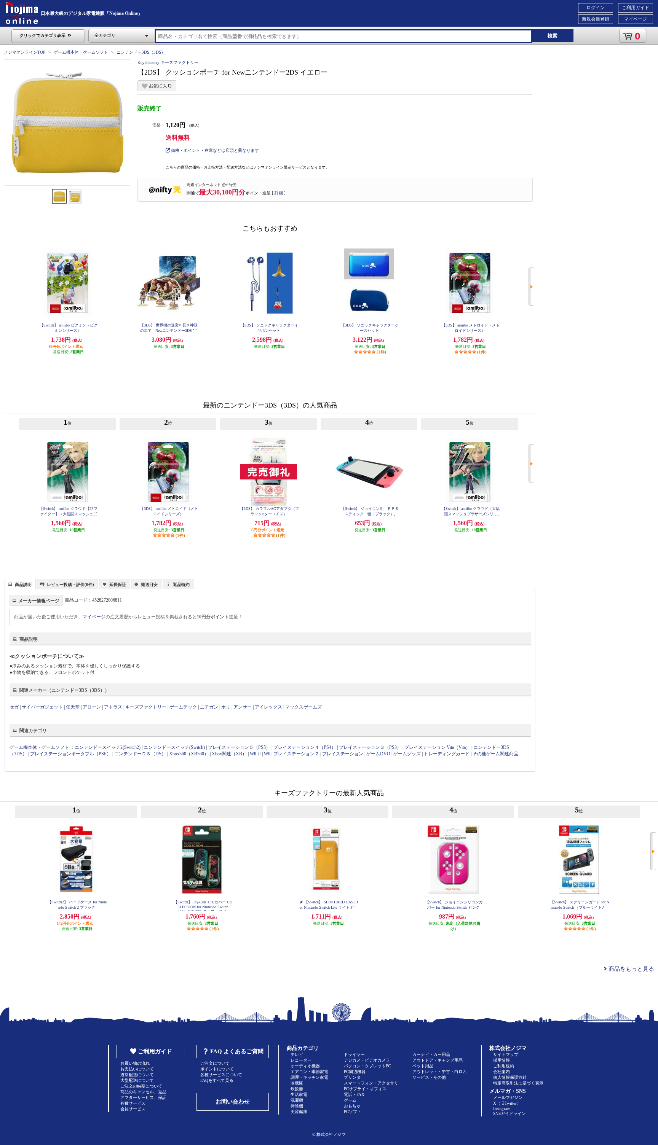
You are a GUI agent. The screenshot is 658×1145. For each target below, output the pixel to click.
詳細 (279, 193)
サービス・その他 (429, 1077)
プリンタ (352, 1077)
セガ (14, 707)
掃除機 (297, 1106)
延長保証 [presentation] (117, 584)
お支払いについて (137, 1069)
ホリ (225, 707)
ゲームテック (183, 707)
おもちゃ (352, 1106)
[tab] (20, 584)
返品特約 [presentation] (181, 584)
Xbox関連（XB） (229, 753)
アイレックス (268, 707)
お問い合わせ (233, 1102)
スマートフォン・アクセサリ (371, 1083)
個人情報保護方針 (510, 1077)
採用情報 (501, 1060)
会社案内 (501, 1071)
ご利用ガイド (635, 7)
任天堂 (73, 707)
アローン (92, 707)
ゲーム (350, 1100)
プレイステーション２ (296, 753)
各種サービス (132, 1103)
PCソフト (352, 1111)
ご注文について (215, 1063)
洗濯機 (297, 1100)
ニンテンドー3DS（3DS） (141, 52)
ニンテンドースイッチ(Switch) (174, 747)
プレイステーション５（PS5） (239, 747)
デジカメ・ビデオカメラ (367, 1060)
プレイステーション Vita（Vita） (437, 747)
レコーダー (301, 1060)
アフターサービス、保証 (143, 1097)
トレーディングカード (447, 753)
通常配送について (137, 1074)
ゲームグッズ (407, 753)
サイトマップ (505, 1054)
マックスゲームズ (303, 707)
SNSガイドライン (509, 1113)
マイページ (635, 19)
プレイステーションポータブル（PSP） (70, 753)
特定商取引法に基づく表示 (518, 1083)
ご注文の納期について (141, 1086)
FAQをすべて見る (216, 1080)
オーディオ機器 (305, 1066)
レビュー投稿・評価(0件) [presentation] (70, 584)
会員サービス (132, 1109)
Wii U (255, 753)
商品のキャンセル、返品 (143, 1091)
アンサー (242, 707)
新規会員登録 (595, 19)
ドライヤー (354, 1054)
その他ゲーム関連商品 (495, 753)
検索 (552, 35)
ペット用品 (422, 1066)
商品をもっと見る (630, 969)
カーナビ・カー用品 (431, 1054)
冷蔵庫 (297, 1083)
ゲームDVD (378, 753)
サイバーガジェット (42, 707)
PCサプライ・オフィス (365, 1088)
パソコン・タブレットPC (367, 1066)
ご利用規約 (503, 1066)
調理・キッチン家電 (309, 1077)
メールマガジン (507, 1097)
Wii (267, 753)
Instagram (502, 1108)
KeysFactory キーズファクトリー (167, 62)
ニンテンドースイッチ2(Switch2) (108, 747)
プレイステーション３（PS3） (370, 747)
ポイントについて (217, 1069)
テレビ (297, 1054)
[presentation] (19, 583)
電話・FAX (354, 1094)
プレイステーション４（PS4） (304, 747)
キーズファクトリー (145, 707)
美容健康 (299, 1111)
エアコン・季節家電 (309, 1071)
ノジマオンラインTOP (24, 52)
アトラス (113, 707)
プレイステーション (342, 753)
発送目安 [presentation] (149, 584)
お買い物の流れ (135, 1063)
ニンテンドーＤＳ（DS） (140, 753)
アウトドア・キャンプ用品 (437, 1060)
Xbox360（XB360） (189, 753)
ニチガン (209, 707)
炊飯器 (297, 1088)
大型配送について (137, 1080)
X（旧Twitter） (507, 1103)
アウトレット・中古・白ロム (439, 1071)
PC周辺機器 (355, 1071)
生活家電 (299, 1094)
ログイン (595, 7)
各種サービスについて (221, 1074)
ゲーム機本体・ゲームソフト (81, 52)
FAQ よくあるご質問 (237, 1051)
